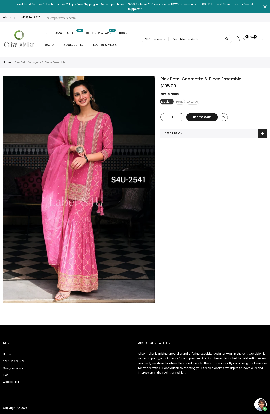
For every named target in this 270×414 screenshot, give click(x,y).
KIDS (121, 33)
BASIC (49, 45)
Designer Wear (13, 368)
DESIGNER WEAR (100, 32)
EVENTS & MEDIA (105, 45)
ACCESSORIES (73, 45)
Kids (5, 375)
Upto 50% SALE (68, 32)
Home (7, 62)
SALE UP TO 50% (13, 361)
